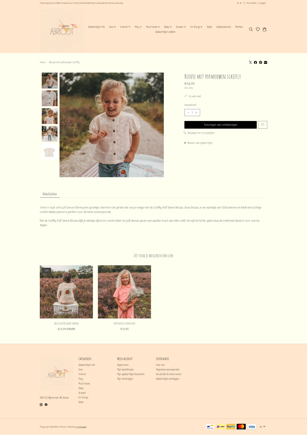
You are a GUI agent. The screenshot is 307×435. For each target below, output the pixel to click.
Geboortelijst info (96, 26)
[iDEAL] (220, 427)
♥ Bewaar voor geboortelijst (198, 142)
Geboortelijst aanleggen (167, 378)
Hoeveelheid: (190, 105)
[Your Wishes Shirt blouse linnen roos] (124, 291)
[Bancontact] (210, 427)
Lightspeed (81, 427)
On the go (83, 397)
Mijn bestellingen (125, 369)
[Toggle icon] (251, 29)
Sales (209, 26)
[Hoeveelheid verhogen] (196, 112)
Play (81, 378)
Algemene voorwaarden (168, 369)
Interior (82, 374)
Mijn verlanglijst (125, 378)
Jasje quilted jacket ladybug (66, 323)
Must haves (84, 383)
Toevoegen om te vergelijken (201, 133)
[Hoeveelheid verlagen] (188, 112)
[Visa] (251, 427)
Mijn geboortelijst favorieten (131, 374)
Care (81, 369)
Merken (239, 26)
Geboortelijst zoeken (165, 31)
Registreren (123, 365)
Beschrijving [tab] (50, 194)
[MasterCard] (241, 427)
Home (42, 62)
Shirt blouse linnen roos (124, 323)
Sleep (81, 388)
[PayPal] (230, 427)
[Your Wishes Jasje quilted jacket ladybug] (66, 291)
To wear (82, 392)
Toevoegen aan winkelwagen (220, 125)
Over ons (160, 365)
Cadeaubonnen (223, 26)
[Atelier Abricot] (62, 29)
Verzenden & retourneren (169, 374)
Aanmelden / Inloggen (256, 3)
